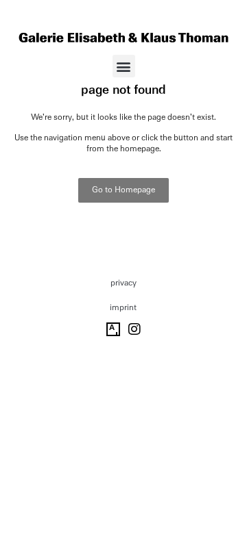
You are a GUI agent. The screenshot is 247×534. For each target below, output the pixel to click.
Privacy (123, 283)
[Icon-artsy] (113, 329)
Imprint (123, 307)
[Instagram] (134, 329)
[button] (124, 66)
